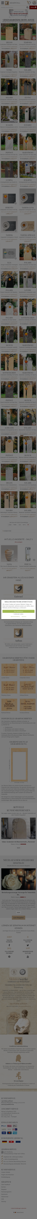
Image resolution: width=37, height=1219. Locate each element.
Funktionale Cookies (18, 614)
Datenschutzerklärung (15, 616)
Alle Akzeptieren (18, 611)
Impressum (24, 616)
